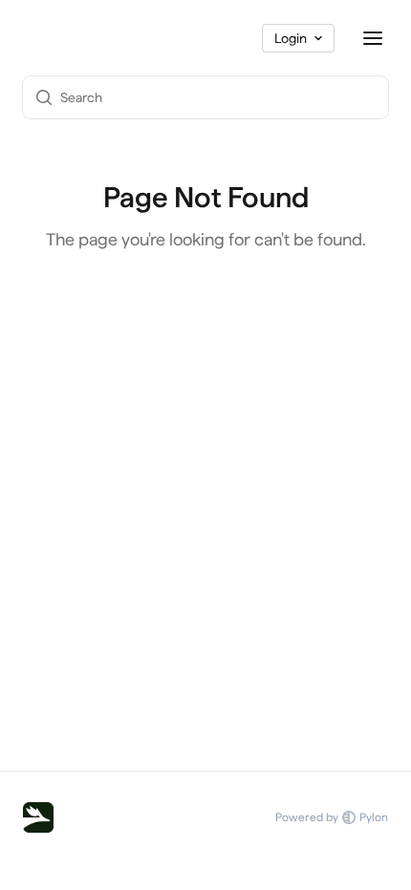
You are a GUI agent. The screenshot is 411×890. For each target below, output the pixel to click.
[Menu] (372, 38)
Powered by (331, 817)
